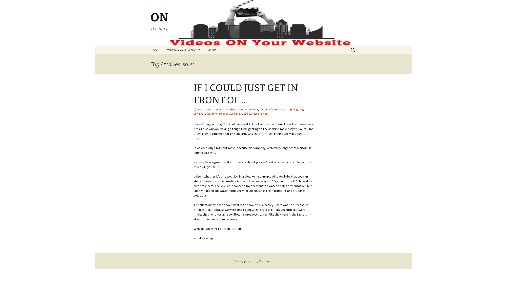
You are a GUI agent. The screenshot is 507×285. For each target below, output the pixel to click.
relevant (237, 113)
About (212, 50)
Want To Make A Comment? (183, 50)
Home (154, 50)
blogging (298, 109)
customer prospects (218, 113)
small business (260, 113)
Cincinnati (199, 113)
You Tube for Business (272, 109)
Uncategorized (227, 109)
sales (247, 113)
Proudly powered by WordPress (253, 261)
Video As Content (248, 109)
